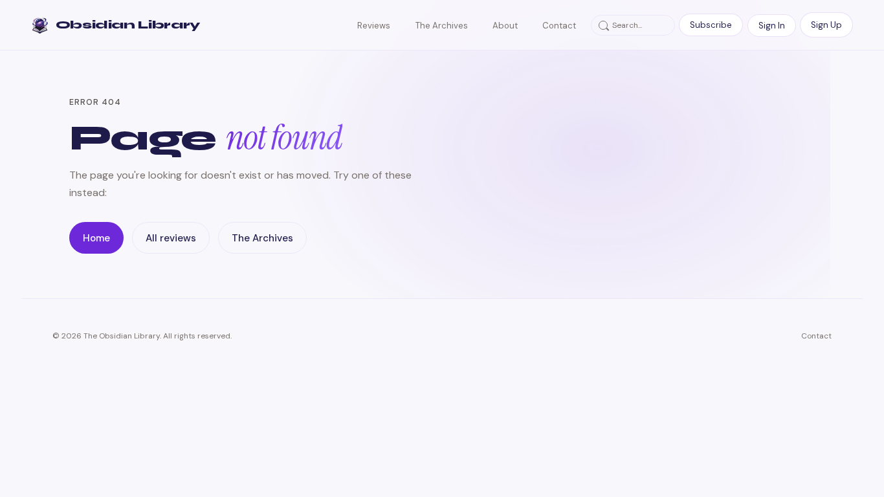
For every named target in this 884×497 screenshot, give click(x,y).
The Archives (441, 25)
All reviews (171, 238)
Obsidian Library (128, 25)
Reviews (373, 25)
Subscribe (711, 24)
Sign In (771, 25)
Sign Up (826, 24)
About (505, 25)
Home (96, 238)
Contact (559, 25)
